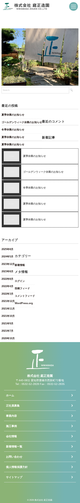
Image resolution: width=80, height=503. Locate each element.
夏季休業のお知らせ (13, 114)
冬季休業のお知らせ (13, 129)
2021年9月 (7, 323)
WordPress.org (24, 303)
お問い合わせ (14, 456)
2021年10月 (8, 315)
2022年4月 (7, 286)
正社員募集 (13, 405)
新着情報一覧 (14, 446)
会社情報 (11, 436)
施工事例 (11, 426)
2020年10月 (8, 338)
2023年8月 (7, 271)
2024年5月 (7, 256)
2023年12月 (8, 264)
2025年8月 (7, 249)
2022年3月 (7, 293)
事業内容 (11, 415)
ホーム (10, 395)
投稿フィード (22, 288)
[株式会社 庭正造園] (26, 6)
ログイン (20, 281)
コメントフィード (25, 295)
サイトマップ (14, 477)
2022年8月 (7, 278)
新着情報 (20, 265)
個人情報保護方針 (17, 466)
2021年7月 (7, 330)
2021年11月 (8, 308)
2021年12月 (8, 301)
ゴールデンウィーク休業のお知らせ (22, 122)
